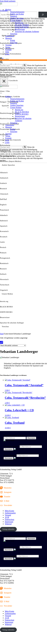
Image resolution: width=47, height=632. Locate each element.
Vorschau (13, 34)
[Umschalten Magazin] (42, 127)
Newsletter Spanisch (11, 446)
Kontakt (8, 50)
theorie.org (19, 23)
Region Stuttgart (10, 455)
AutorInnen (9, 36)
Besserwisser (20, 29)
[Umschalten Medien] (42, 97)
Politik (12, 40)
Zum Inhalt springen (7, 1)
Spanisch (13, 16)
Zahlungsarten (10, 513)
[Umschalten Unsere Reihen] (42, 108)
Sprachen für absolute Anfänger (27, 31)
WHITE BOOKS (21, 27)
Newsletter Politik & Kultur (14, 436)
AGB (7, 517)
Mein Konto (9, 511)
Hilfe (7, 52)
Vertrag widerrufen (8, 529)
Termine (8, 45)
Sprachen (13, 43)
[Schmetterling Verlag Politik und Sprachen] (23, 4)
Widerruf (8, 524)
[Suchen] (1, 63)
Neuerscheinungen (17, 12)
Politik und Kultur (17, 14)
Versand (8, 515)
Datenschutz (9, 519)
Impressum (9, 522)
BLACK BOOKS (22, 25)
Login (7, 54)
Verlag (7, 47)
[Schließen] (4, 81)
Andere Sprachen (16, 18)
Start (1, 334)
